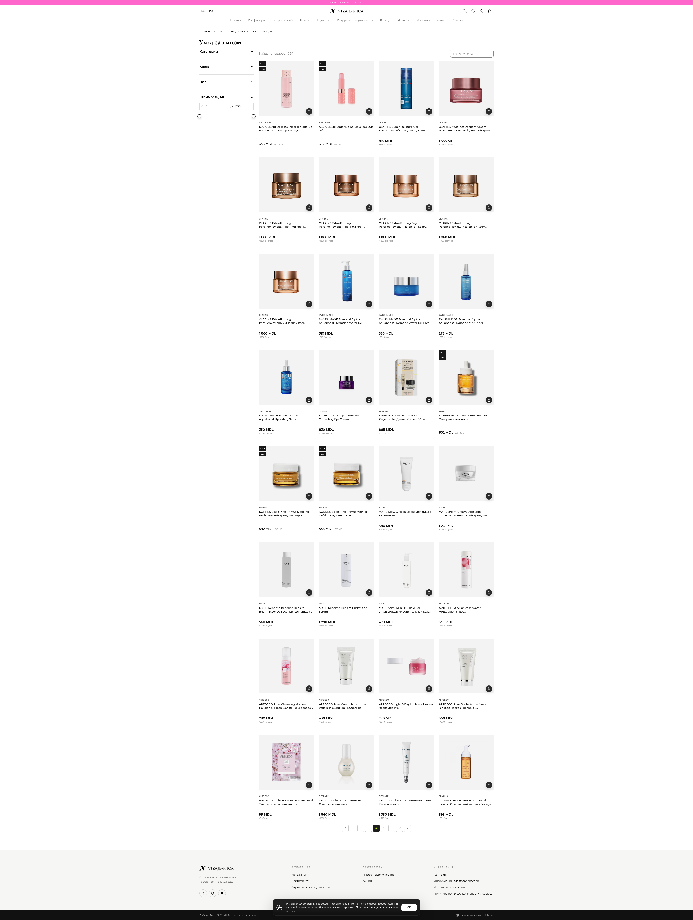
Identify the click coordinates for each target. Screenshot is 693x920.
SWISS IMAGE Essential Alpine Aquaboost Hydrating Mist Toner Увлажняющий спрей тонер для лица (465, 321)
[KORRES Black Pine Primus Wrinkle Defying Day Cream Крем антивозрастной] (346, 473)
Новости (403, 20)
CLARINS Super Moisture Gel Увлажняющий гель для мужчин (402, 128)
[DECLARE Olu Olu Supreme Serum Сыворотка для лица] (346, 762)
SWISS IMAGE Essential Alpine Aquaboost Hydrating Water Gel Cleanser (341, 321)
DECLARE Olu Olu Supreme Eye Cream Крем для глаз (405, 802)
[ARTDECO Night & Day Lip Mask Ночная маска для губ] (406, 666)
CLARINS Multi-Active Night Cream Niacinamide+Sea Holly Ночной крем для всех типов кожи (464, 129)
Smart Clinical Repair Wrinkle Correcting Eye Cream (339, 417)
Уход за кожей (283, 20)
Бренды (385, 20)
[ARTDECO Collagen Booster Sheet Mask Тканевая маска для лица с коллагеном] (286, 762)
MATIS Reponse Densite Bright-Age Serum (343, 609)
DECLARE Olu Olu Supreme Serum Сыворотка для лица (342, 802)
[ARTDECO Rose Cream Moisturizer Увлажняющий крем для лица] (346, 666)
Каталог (219, 31)
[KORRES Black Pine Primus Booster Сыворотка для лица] (466, 377)
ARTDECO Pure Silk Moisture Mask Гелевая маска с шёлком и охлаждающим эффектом (462, 706)
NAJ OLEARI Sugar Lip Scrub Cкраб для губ (346, 128)
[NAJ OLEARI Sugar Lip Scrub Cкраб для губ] (346, 88)
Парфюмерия (257, 20)
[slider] (199, 116)
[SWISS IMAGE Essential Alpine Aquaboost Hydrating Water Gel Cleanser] (346, 281)
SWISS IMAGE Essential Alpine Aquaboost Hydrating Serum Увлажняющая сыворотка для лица (284, 417)
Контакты (440, 874)
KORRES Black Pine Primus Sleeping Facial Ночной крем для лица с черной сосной (284, 513)
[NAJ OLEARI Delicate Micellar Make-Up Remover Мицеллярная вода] (286, 88)
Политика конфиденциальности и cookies (463, 893)
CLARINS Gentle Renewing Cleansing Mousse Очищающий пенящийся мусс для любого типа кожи (466, 802)
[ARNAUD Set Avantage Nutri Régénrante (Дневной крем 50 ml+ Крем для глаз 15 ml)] (406, 377)
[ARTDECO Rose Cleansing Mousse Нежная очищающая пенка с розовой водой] (286, 666)
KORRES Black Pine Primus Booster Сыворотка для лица (463, 417)
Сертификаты (301, 881)
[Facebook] (203, 893)
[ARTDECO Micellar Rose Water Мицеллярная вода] (466, 569)
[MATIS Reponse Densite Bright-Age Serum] (346, 569)
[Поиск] (465, 11)
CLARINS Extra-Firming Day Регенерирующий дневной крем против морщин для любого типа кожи (402, 225)
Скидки (458, 20)
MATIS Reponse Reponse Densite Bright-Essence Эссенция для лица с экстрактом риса (285, 610)
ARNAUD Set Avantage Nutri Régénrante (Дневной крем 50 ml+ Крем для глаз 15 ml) (403, 417)
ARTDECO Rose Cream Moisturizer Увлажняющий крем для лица (342, 705)
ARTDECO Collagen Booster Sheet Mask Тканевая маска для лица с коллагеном (286, 802)
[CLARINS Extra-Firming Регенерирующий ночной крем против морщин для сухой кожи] (286, 184)
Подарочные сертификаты (355, 20)
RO (203, 11)
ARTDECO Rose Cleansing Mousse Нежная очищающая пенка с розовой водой (286, 706)
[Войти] (481, 11)
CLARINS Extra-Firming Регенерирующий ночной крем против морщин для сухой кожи (282, 225)
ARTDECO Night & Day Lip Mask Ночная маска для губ (406, 705)
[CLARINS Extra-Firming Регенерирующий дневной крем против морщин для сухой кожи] (466, 184)
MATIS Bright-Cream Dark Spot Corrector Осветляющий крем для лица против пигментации (463, 513)
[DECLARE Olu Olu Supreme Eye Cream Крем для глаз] (406, 762)
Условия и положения (449, 887)
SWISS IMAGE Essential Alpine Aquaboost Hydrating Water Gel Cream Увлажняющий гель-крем (405, 321)
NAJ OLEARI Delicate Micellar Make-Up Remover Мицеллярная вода (285, 128)
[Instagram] (212, 893)
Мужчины (323, 20)
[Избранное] (473, 11)
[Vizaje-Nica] (346, 11)
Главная (204, 31)
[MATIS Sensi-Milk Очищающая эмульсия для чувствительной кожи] (406, 569)
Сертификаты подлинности (310, 887)
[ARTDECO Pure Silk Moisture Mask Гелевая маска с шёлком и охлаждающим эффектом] (466, 666)
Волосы (305, 20)
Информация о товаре (379, 874)
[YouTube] (222, 893)
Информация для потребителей (456, 881)
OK (409, 907)
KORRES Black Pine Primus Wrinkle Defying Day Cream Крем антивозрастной (343, 513)
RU (211, 11)
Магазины (423, 20)
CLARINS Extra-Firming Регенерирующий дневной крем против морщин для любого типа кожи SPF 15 (282, 321)
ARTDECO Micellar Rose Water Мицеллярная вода (460, 609)
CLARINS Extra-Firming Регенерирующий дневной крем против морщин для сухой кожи (462, 225)
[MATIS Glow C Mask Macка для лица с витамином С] (406, 473)
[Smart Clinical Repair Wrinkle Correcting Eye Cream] (346, 377)
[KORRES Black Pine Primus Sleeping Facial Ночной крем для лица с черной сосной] (286, 473)
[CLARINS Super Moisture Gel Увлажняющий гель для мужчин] (406, 88)
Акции (441, 20)
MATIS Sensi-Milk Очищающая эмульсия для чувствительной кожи (405, 609)
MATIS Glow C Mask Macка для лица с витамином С (405, 513)
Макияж (235, 20)
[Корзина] (490, 11)
